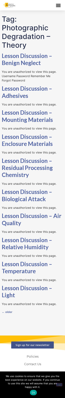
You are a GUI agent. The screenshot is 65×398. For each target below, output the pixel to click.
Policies (32, 356)
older (7, 311)
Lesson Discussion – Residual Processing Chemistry (27, 167)
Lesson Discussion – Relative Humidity (27, 243)
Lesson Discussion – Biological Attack (27, 195)
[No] (59, 384)
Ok (33, 392)
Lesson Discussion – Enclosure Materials (27, 140)
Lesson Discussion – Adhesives (27, 92)
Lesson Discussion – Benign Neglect (27, 59)
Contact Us (32, 364)
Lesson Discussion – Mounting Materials (27, 116)
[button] (58, 5)
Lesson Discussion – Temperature (27, 267)
